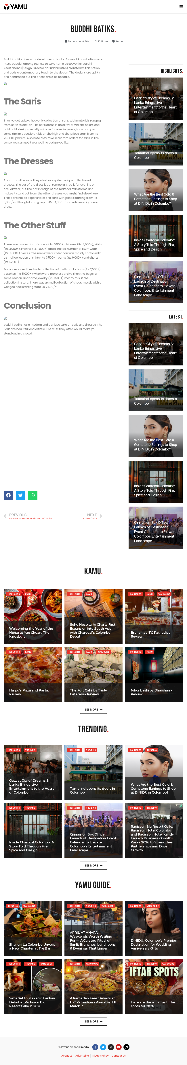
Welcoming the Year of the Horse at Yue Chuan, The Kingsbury (31, 633)
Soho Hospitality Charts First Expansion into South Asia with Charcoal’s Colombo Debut (92, 631)
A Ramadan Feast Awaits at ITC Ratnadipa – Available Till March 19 (93, 1002)
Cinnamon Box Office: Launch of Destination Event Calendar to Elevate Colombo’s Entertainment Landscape (93, 842)
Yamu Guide (164, 594)
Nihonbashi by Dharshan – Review (151, 692)
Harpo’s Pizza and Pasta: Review (29, 692)
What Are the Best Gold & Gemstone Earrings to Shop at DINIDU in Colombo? (153, 788)
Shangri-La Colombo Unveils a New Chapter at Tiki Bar (32, 947)
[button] (93, 710)
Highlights (14, 594)
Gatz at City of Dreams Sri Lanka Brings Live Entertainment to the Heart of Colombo (31, 786)
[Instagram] (111, 1047)
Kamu (119, 41)
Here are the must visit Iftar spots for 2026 (153, 1004)
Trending (30, 750)
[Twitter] (103, 1047)
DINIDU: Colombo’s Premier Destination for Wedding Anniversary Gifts (153, 944)
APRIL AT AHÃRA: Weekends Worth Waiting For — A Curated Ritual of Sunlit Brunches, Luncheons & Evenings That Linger (93, 940)
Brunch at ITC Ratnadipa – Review (152, 635)
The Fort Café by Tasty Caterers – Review (88, 692)
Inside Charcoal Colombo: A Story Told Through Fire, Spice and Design (31, 846)
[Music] (126, 1047)
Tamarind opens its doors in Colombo (92, 791)
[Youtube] (119, 1047)
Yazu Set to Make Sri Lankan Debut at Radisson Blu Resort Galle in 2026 (32, 1002)
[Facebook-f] (95, 1047)
